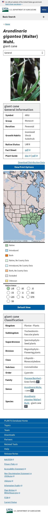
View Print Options (24, 167)
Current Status (10, 502)
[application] (24, 206)
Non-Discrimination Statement (17, 473)
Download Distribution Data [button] (31, 163)
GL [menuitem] (23, 297)
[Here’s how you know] (24, 3)
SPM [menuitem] (32, 297)
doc (27, 155)
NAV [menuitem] (32, 292)
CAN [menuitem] (12, 297)
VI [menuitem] (23, 292)
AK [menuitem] (23, 288)
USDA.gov (8, 476)
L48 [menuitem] (12, 288)
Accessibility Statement (14, 469)
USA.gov (7, 481)
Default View (24, 307)
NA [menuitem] (12, 301)
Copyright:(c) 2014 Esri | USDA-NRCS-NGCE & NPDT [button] (17, 241)
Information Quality (12, 485)
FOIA (6, 497)
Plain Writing (9, 490)
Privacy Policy (10, 464)
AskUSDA (8, 459)
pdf (26, 150)
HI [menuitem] (33, 288)
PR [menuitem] (12, 292)
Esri (42, 241)
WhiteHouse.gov (11, 493)
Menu (44, 9)
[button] (6, 174)
